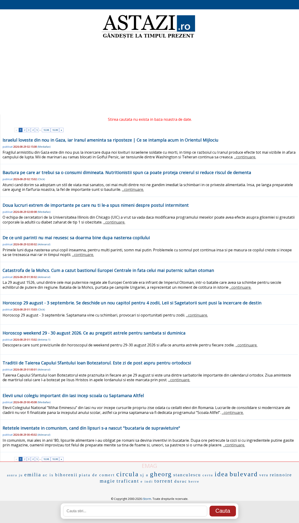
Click (41, 179)
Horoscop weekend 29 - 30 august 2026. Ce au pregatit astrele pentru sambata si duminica (94, 333)
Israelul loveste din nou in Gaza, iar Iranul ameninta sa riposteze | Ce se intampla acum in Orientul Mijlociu (110, 140)
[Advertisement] (149, 77)
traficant (128, 481)
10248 (46, 130)
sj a (144, 475)
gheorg (161, 474)
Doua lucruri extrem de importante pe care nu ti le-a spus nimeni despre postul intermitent (96, 205)
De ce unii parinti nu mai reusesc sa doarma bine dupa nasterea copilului (76, 237)
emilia (32, 474)
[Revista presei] (148, 38)
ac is (48, 475)
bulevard (244, 474)
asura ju (15, 475)
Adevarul (44, 244)
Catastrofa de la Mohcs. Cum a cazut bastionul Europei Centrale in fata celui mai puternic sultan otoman (108, 270)
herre (194, 481)
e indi (147, 481)
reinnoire (281, 474)
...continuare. (245, 157)
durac (180, 481)
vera (263, 475)
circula (127, 474)
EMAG (149, 466)
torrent (163, 481)
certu (208, 475)
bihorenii (66, 474)
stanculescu (187, 474)
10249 (55, 130)
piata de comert (97, 475)
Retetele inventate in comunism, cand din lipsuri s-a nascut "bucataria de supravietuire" (91, 428)
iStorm (146, 499)
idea (221, 474)
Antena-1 (44, 339)
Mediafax (44, 146)
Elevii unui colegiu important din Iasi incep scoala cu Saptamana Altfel (73, 395)
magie (107, 481)
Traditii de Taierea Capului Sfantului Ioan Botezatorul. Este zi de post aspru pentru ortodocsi (97, 363)
